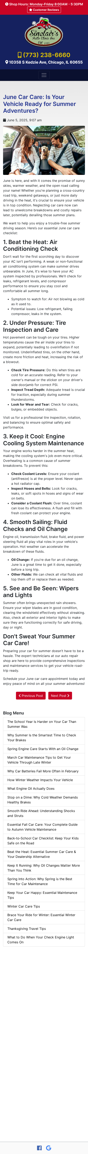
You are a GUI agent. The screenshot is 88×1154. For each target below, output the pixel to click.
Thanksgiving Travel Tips (26, 929)
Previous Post (32, 696)
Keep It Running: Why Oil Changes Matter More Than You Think (43, 867)
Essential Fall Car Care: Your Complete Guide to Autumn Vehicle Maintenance (42, 826)
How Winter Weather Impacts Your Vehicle (40, 780)
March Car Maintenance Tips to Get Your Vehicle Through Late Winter (39, 759)
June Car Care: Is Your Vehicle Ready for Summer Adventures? (39, 103)
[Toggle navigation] (44, 75)
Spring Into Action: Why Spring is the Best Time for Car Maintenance (39, 881)
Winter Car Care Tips (23, 906)
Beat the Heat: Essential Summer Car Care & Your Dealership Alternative (41, 854)
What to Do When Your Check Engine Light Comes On (40, 939)
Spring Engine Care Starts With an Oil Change (42, 749)
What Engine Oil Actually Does (30, 788)
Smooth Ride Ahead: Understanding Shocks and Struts (41, 813)
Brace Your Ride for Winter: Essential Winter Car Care (41, 917)
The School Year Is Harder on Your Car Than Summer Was (41, 724)
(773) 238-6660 (46, 54)
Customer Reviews (45, 9)
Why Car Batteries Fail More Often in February (43, 771)
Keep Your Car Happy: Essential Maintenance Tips (42, 895)
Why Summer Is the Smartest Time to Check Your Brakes (41, 737)
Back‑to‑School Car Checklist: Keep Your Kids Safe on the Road (43, 840)
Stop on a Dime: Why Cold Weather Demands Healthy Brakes (42, 799)
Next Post (59, 696)
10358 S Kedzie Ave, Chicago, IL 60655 (46, 62)
